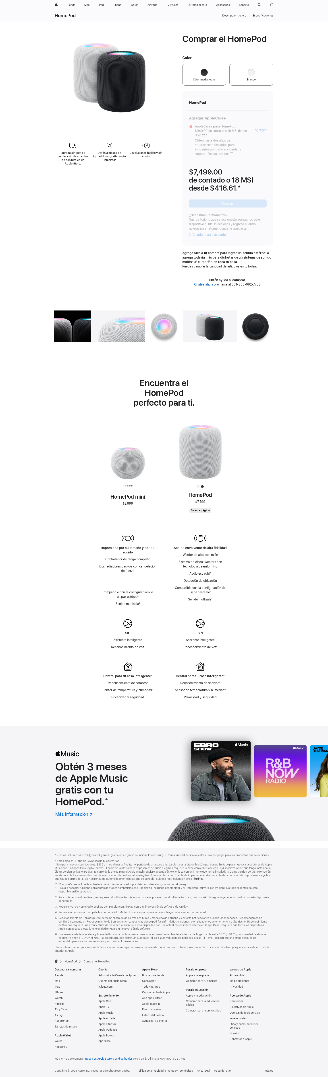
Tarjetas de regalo (66, 1026)
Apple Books (106, 1035)
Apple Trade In (151, 1003)
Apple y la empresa (197, 975)
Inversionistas (238, 1018)
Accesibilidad (238, 975)
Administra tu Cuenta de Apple (117, 975)
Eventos (234, 1033)
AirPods (59, 1003)
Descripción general (234, 15)
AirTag (58, 1015)
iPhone (59, 992)
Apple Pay (61, 1046)
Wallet (58, 1041)
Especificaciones (263, 15)
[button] (259, 5)
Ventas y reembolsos (180, 1070)
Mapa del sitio (222, 1070)
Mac (57, 980)
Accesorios (62, 1020)
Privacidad (236, 986)
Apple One (104, 1001)
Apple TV (104, 1007)
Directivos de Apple (242, 1007)
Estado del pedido (153, 1015)
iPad (57, 986)
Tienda (59, 975)
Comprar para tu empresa (202, 980)
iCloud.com (105, 986)
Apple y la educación (199, 995)
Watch (58, 998)
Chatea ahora (205, 284)
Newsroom (236, 1001)
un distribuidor (123, 1058)
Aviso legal (203, 1070)
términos (198, 878)
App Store (104, 1041)
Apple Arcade (106, 1018)
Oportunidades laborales (245, 1012)
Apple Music (105, 1012)
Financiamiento (151, 1009)
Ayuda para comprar (154, 1020)
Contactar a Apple (241, 1039)
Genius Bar (149, 980)
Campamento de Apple (156, 992)
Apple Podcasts (107, 1029)
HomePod (65, 15)
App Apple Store (152, 998)
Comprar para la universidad (203, 1010)
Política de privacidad (150, 1070)
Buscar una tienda (153, 975)
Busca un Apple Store (98, 1058)
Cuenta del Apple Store (112, 980)
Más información (74, 814)
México (269, 1070)
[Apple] (56, 961)
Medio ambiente (239, 980)
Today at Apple (151, 986)
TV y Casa (61, 1009)
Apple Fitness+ (107, 1024)
